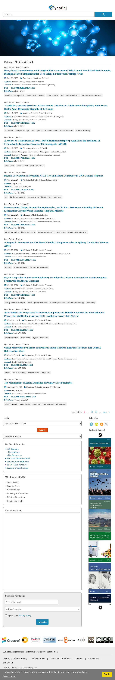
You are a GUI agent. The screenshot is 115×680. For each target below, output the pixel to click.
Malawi (41, 95)
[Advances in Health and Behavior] (99, 577)
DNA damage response (17, 197)
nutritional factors (51, 130)
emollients (36, 404)
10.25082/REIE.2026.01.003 (23, 88)
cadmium (8, 95)
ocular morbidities (19, 372)
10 (92, 412)
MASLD (26, 165)
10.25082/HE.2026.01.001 (22, 365)
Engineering (28, 78)
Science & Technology (48, 180)
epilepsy (40, 130)
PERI (62, 95)
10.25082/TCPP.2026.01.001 (23, 295)
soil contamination (72, 95)
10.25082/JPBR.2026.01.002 (23, 158)
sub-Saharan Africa (66, 130)
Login (42, 429)
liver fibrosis (9, 165)
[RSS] (101, 423)
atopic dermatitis (11, 404)
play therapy (91, 302)
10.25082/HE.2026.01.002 (22, 330)
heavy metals (32, 95)
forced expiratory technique (37, 302)
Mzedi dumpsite (52, 95)
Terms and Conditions (60, 658)
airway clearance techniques (15, 302)
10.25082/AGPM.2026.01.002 (23, 260)
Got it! (107, 674)
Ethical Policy (20, 658)
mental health (25, 337)
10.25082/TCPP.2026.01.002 (23, 123)
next (105, 412)
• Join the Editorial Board (17, 461)
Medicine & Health (41, 78)
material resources (11, 337)
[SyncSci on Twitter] (106, 423)
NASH (32, 165)
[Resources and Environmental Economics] (99, 515)
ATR (6, 197)
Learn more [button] (9, 676)
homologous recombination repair (40, 197)
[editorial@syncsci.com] (96, 423)
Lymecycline (61, 232)
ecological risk (20, 95)
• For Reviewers (14, 455)
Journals (79, 658)
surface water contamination (91, 95)
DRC (33, 130)
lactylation (57, 197)
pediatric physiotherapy (76, 302)
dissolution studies (12, 232)
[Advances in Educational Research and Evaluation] (99, 484)
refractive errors (34, 372)
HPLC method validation (46, 232)
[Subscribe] (91, 423)
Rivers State (44, 337)
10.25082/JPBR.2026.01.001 (23, 225)
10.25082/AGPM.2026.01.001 (23, 397)
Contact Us (93, 658)
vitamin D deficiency (83, 130)
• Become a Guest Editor (16, 467)
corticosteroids (25, 404)
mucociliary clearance (57, 302)
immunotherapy (48, 404)
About (6, 658)
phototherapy (61, 404)
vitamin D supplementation (38, 267)
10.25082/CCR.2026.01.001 (22, 190)
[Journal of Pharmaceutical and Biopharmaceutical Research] (99, 546)
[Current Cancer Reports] (99, 453)
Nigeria (35, 337)
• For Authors (13, 451)
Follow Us (8, 662)
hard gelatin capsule (28, 232)
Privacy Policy (25, 615)
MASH (19, 165)
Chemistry (27, 148)
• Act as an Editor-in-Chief (17, 458)
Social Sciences (45, 113)
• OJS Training (12, 448)
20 (96, 412)
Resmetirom (40, 165)
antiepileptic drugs (22, 130)
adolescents (9, 130)
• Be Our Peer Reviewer (16, 464)
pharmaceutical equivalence (77, 232)
